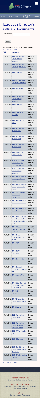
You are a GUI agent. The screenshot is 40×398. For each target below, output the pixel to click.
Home (3, 16)
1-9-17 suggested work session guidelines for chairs (19, 178)
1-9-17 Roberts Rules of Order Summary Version (19, 201)
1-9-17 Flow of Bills (18, 259)
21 (13, 50)
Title (5, 52)
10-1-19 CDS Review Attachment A (18, 145)
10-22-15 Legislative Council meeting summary (18, 58)
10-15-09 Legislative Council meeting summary (18, 98)
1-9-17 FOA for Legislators (16, 252)
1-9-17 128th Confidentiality (16, 292)
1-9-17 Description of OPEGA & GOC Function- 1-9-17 (19, 269)
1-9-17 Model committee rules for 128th (18, 237)
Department (15, 52)
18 (6, 50)
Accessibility (16, 386)
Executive (11, 380)
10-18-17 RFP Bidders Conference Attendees (19, 81)
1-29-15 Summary (17, 339)
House (18, 16)
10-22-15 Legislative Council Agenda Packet (19, 65)
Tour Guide (7, 386)
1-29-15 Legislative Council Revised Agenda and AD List (19, 349)
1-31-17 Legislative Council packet (18, 316)
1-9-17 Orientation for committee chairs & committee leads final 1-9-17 (19, 220)
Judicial (18, 380)
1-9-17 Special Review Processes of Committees (18, 194)
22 (15, 50)
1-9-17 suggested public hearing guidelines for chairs (19, 186)
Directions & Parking (20, 388)
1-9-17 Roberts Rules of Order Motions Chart (19, 209)
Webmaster (26, 395)
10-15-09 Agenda (17, 104)
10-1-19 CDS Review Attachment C (18, 129)
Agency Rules (27, 380)
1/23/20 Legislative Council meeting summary (18, 170)
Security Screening (29, 386)
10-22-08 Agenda (17, 72)
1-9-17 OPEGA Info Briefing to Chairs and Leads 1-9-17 (18, 229)
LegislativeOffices (27, 16)
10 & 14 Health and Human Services (18, 153)
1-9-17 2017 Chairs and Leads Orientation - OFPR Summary (19, 285)
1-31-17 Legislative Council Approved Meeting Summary (18, 325)
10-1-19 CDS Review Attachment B (18, 137)
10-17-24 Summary (17, 88)
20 (10, 50)
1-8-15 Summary (17, 307)
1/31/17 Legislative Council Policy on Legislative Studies (18, 162)
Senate (10, 16)
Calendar (36, 16)
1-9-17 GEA (15, 243)
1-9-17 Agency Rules (18, 275)
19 (8, 50)
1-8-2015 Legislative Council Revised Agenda (19, 300)
